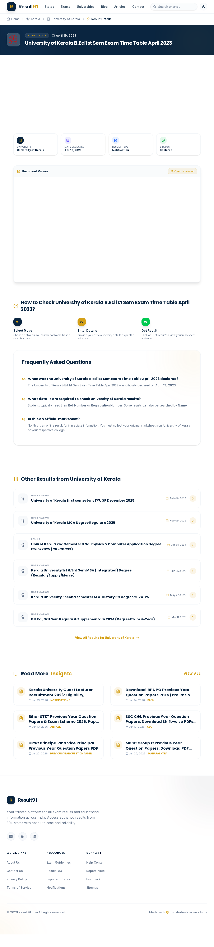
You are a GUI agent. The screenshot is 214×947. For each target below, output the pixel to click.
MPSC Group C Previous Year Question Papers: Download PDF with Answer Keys (157, 748)
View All (192, 673)
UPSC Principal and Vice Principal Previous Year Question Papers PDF (63, 745)
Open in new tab (184, 171)
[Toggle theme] (203, 6)
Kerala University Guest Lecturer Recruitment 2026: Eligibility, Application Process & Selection (61, 695)
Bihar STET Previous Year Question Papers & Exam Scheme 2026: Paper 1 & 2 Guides (64, 722)
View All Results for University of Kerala (104, 637)
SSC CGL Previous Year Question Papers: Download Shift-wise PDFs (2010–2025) (159, 722)
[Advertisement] (107, 90)
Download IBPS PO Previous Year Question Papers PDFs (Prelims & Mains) (158, 695)
